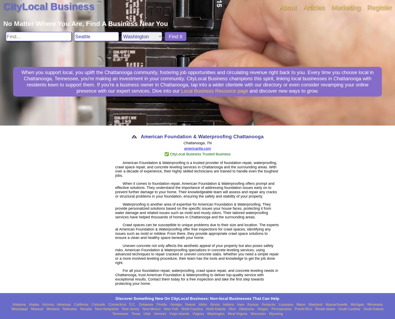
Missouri (37, 309)
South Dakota (373, 309)
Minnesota (375, 304)
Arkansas (64, 304)
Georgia (176, 304)
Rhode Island (325, 309)
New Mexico (152, 309)
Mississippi (20, 309)
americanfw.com (197, 149)
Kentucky (268, 304)
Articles (314, 7)
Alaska (34, 304)
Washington (215, 314)
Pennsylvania (282, 309)
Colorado (98, 304)
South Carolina (349, 309)
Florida (162, 304)
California (81, 304)
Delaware (146, 304)
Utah (147, 314)
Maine (301, 304)
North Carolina (192, 309)
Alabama (19, 304)
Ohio (232, 309)
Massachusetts (336, 304)
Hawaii (190, 304)
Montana (53, 309)
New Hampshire (107, 309)
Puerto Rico (303, 309)
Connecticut (117, 304)
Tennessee (120, 314)
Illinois (215, 304)
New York (171, 309)
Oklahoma (246, 309)
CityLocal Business (48, 6)
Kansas (253, 304)
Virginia (198, 314)
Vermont (160, 314)
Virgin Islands (179, 314)
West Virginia (237, 314)
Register (379, 7)
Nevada (86, 309)
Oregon (262, 309)
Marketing (345, 7)
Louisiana (286, 304)
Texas (136, 314)
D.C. (132, 304)
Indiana (228, 304)
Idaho (203, 304)
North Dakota (215, 309)
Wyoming (276, 314)
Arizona (48, 304)
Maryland (315, 304)
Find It (175, 36)
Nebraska (70, 309)
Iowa (240, 304)
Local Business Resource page (214, 91)
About (287, 7)
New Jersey (130, 309)
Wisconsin (258, 314)
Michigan (357, 304)
